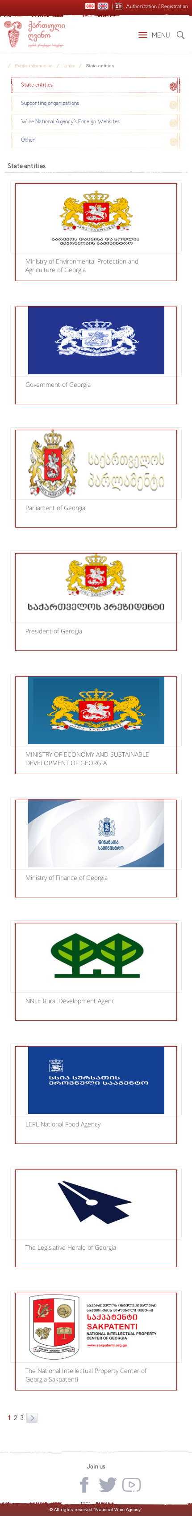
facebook (84, 1485)
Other (28, 140)
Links (69, 66)
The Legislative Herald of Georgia (70, 1247)
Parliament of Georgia (55, 507)
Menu (161, 35)
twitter (107, 1485)
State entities (100, 66)
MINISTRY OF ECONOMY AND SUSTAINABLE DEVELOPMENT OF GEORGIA (87, 758)
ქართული (90, 6)
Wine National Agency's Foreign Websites (70, 122)
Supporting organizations (50, 103)
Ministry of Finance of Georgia (66, 877)
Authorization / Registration (157, 7)
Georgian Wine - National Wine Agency (34, 34)
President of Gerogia (53, 631)
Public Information (34, 66)
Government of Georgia (58, 384)
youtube (131, 1485)
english (103, 6)
